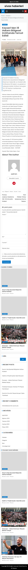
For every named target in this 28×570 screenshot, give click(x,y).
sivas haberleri (14, 6)
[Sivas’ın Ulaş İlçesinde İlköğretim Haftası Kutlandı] (14, 278)
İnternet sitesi (5, 248)
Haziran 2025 (5, 424)
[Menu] (6, 11)
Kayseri (15, 191)
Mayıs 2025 (5, 427)
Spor (3, 443)
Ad (3, 236)
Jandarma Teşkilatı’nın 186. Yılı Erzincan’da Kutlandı (8, 198)
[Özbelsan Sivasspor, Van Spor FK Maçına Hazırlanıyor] (14, 545)
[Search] (23, 11)
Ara (4, 356)
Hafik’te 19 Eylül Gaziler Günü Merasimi (13, 318)
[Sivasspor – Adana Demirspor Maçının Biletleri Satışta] (14, 334)
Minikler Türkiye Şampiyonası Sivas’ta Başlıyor (20, 198)
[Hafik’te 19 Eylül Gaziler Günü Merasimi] (14, 306)
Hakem (11, 191)
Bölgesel (7, 191)
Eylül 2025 (5, 415)
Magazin (4, 440)
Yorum (4, 214)
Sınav (19, 191)
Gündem (5, 24)
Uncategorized (6, 446)
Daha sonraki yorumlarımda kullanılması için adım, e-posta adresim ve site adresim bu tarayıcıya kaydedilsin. (14, 256)
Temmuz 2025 (6, 421)
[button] (6, 11)
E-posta (4, 242)
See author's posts (14, 178)
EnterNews (22, 566)
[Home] (3, 11)
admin (4, 39)
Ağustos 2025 (5, 418)
